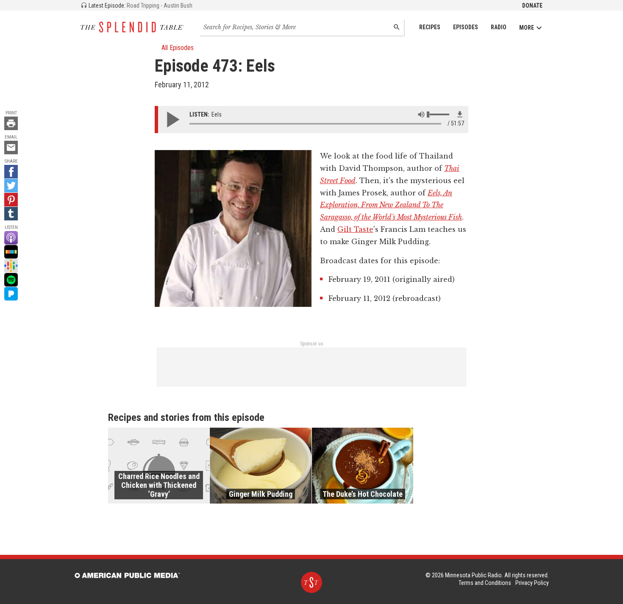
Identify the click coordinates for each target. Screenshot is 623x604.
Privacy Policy (532, 582)
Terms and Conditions (485, 582)
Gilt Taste (355, 229)
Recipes (429, 27)
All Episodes (177, 48)
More (526, 27)
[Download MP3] (460, 114)
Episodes (465, 27)
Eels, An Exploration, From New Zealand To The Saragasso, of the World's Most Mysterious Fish (391, 205)
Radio (498, 27)
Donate (532, 5)
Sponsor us (311, 344)
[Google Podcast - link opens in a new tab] (11, 266)
